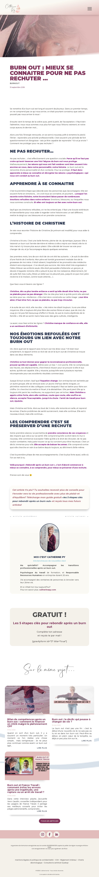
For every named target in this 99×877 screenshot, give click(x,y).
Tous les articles (49, 821)
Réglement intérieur (68, 860)
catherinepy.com (47, 590)
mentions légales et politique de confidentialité (34, 860)
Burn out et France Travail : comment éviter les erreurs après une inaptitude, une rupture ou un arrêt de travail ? (25, 789)
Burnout (15, 83)
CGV (57, 860)
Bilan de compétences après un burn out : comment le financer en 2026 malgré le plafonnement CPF (27, 723)
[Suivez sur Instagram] (43, 834)
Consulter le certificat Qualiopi (56, 863)
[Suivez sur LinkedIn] (56, 834)
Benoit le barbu (55, 874)
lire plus (42, 748)
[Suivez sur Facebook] (49, 834)
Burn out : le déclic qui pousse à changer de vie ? (71, 720)
